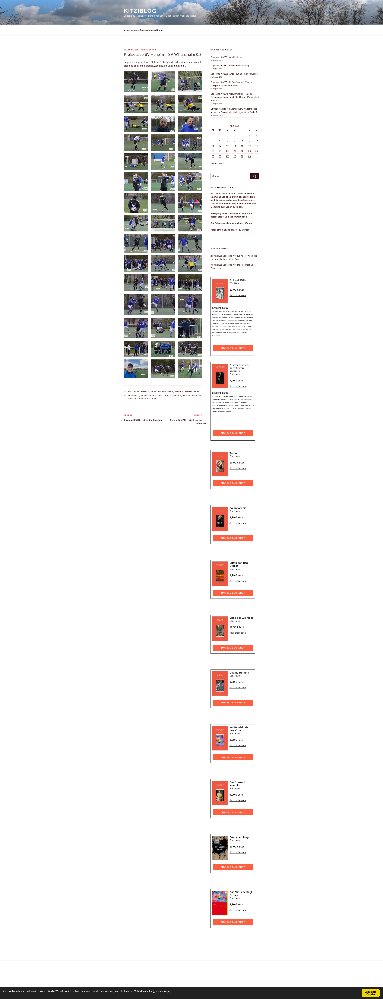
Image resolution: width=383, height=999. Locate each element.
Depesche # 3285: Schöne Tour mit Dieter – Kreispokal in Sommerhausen (231, 84)
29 (242, 155)
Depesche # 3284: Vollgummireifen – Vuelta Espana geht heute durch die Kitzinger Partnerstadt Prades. (235, 97)
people (179, 391)
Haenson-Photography (154, 395)
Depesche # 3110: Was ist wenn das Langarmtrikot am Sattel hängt (234, 257)
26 (220, 155)
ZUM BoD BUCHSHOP (233, 348)
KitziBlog (140, 10)
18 (213, 150)
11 (213, 145)
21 (235, 150)
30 (249, 155)
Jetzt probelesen (238, 295)
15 (242, 145)
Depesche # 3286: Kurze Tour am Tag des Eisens (234, 73)
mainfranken (149, 391)
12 (220, 145)
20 (227, 150)
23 (249, 150)
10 (256, 140)
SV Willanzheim (147, 398)
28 (235, 155)
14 (235, 145)
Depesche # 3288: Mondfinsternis (226, 57)
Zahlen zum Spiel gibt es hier (169, 65)
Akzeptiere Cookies (370, 993)
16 (249, 145)
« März (214, 163)
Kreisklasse (190, 395)
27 (227, 155)
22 (242, 150)
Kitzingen (134, 391)
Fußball (133, 395)
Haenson (151, 50)
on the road (165, 391)
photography (193, 391)
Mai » (221, 163)
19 (220, 150)
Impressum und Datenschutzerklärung (143, 30)
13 (227, 145)
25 (213, 155)
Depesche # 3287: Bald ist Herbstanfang (230, 65)
